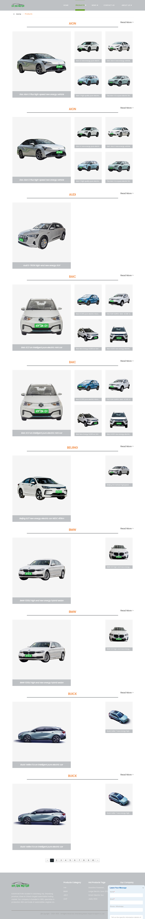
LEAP (65, 899)
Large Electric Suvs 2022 (98, 891)
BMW (65, 891)
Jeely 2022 (92, 899)
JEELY (65, 895)
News (94, 5)
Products (80, 5)
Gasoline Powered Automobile (96, 887)
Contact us (109, 5)
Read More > (127, 22)
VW (64, 887)
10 (93, 860)
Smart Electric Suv (96, 895)
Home (65, 5)
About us (126, 5)
